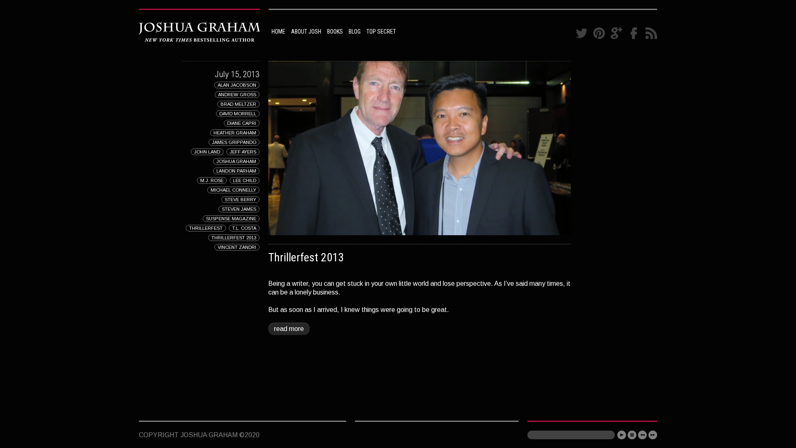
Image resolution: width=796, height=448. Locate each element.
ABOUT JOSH (306, 31)
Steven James (239, 209)
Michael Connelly (233, 189)
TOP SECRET (381, 31)
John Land (207, 151)
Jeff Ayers (243, 151)
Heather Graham (235, 132)
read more (289, 328)
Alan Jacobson (237, 85)
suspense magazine (231, 218)
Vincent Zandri (237, 247)
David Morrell (237, 113)
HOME (278, 31)
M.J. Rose (211, 180)
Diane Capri (241, 123)
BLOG (355, 31)
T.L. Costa (244, 228)
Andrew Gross (237, 94)
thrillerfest (206, 228)
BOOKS (335, 31)
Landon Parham (236, 170)
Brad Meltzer (238, 104)
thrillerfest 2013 (233, 237)
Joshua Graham (236, 161)
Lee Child (244, 180)
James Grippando (234, 142)
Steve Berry (240, 199)
